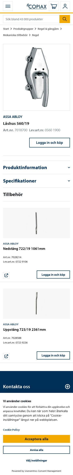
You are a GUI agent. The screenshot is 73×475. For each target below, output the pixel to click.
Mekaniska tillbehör (15, 35)
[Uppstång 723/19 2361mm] (36, 323)
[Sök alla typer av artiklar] (64, 19)
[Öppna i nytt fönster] (6, 275)
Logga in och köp (49, 142)
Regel (35, 35)
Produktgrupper (23, 29)
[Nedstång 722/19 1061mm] (36, 243)
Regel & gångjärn (48, 29)
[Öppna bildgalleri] (36, 77)
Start (6, 29)
